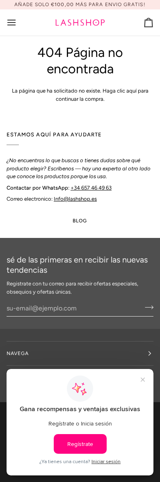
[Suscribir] (146, 307)
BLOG (80, 221)
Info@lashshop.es (75, 199)
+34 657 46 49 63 (91, 188)
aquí (131, 91)
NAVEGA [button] (18, 353)
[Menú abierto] (19, 22)
